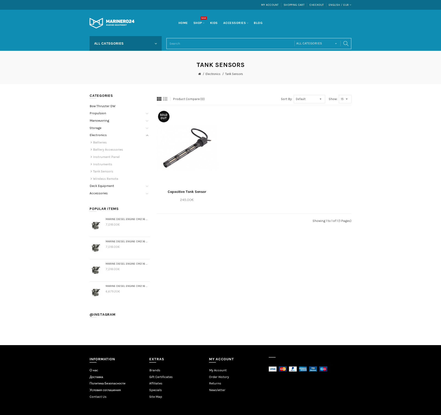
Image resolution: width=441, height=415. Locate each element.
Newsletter (217, 390)
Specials (155, 390)
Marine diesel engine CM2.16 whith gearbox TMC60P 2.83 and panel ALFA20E (128, 219)
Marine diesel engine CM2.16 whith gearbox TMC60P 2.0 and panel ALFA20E (128, 263)
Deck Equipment (102, 186)
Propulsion (98, 113)
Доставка (96, 377)
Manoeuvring (99, 121)
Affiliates (155, 383)
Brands (154, 370)
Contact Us (98, 397)
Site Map (155, 397)
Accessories (99, 193)
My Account (270, 4)
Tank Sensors (234, 74)
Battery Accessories (108, 150)
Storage (95, 128)
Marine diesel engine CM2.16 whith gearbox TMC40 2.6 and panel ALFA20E (128, 286)
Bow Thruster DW (103, 106)
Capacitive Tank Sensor (187, 192)
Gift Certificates (161, 377)
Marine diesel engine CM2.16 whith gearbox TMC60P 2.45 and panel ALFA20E (128, 241)
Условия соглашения (105, 390)
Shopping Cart (294, 4)
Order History (219, 377)
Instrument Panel (106, 157)
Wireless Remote (105, 179)
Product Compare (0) (189, 99)
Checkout (316, 4)
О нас (94, 370)
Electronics (213, 74)
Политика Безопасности (107, 383)
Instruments (102, 164)
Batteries (100, 142)
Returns (215, 383)
